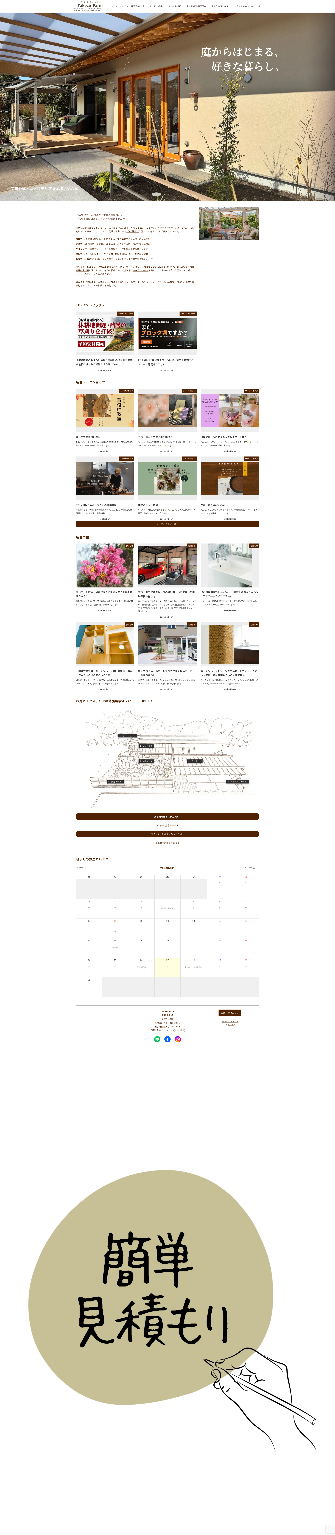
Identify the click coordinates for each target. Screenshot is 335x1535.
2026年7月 (81, 868)
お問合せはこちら (230, 1012)
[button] (259, 6)
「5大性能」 (132, 231)
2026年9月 (250, 868)
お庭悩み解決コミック (244, 6)
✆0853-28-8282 (230, 1021)
